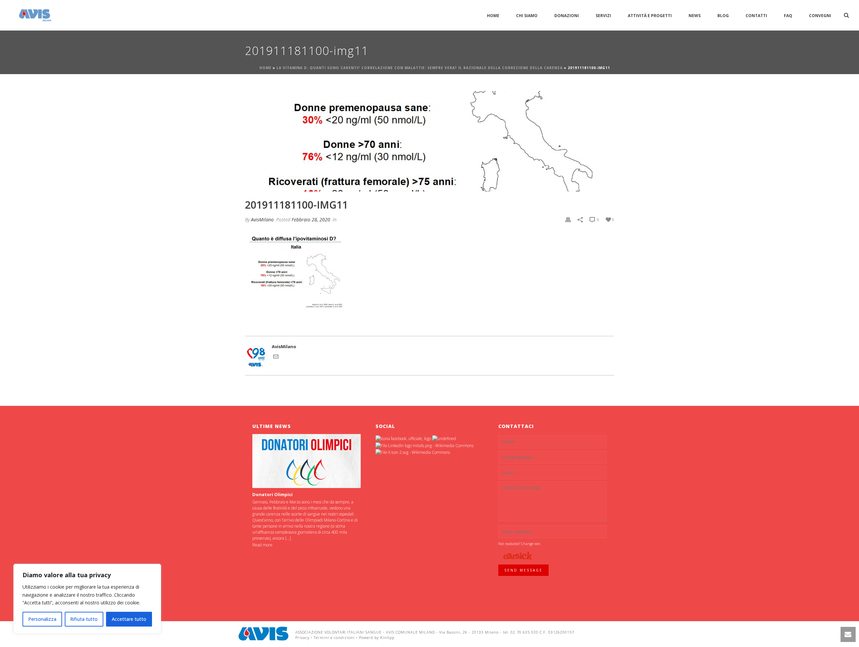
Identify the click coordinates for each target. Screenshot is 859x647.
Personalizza (42, 619)
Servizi (603, 15)
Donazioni (566, 15)
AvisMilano (262, 219)
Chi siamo (527, 15)
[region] (87, 599)
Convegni (820, 15)
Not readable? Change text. (519, 543)
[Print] (568, 219)
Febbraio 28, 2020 (311, 219)
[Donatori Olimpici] (306, 461)
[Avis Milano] (263, 633)
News (695, 15)
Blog (723, 15)
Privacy (302, 637)
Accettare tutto (129, 619)
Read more (262, 545)
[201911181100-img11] (429, 141)
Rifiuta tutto (84, 619)
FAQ (788, 15)
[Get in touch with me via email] (276, 358)
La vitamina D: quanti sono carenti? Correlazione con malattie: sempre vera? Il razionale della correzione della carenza (419, 67)
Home (493, 15)
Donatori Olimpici (272, 494)
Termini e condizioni (334, 637)
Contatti (756, 15)
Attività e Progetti (650, 15)
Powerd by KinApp (376, 637)
